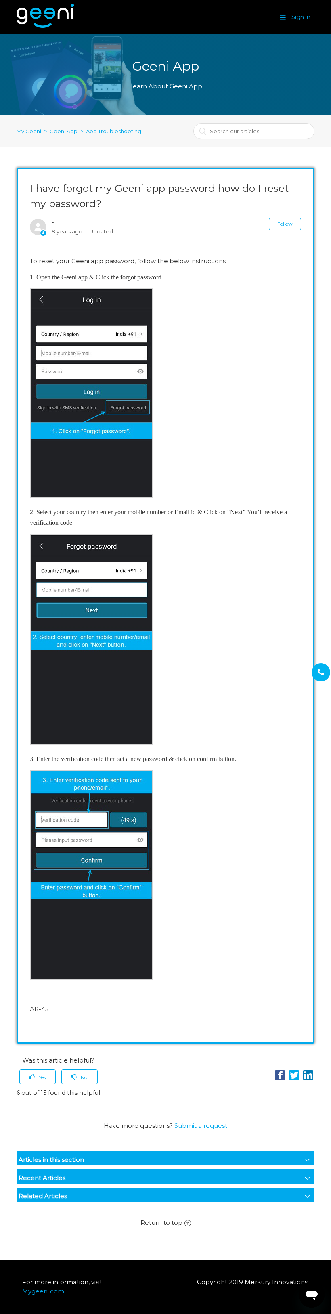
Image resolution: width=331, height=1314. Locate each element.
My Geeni (29, 131)
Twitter (294, 1075)
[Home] (45, 25)
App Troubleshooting (113, 131)
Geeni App (64, 131)
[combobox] (253, 131)
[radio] (37, 1076)
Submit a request (200, 1126)
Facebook (280, 1075)
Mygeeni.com (43, 1291)
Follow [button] (285, 224)
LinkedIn (308, 1075)
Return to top (161, 1222)
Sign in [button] (300, 17)
